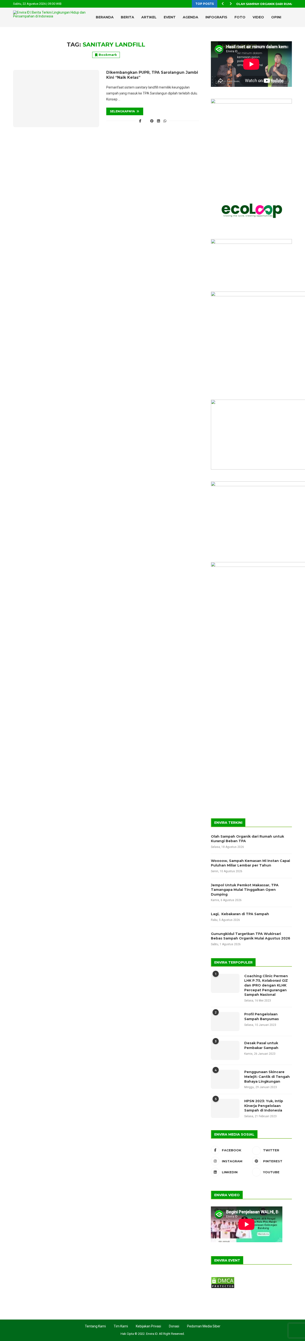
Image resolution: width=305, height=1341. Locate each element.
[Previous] (222, 4)
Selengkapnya (122, 111)
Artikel (149, 17)
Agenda (190, 17)
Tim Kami (121, 1326)
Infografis (216, 17)
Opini (276, 17)
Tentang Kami (95, 1326)
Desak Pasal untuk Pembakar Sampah (261, 1045)
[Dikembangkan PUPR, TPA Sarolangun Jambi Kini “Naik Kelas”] (56, 98)
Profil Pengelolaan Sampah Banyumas (261, 1016)
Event (170, 17)
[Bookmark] (289, 37)
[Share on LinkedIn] (158, 121)
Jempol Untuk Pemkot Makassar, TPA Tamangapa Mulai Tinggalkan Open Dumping (245, 890)
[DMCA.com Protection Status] (223, 1278)
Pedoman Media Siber (203, 1326)
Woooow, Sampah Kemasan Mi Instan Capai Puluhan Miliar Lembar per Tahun (250, 863)
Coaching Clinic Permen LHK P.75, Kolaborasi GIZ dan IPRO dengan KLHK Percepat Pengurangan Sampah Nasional (266, 985)
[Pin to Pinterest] (152, 121)
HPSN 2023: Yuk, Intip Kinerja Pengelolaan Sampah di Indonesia (263, 1105)
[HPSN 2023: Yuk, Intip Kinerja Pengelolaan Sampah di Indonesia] (225, 1108)
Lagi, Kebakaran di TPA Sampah (240, 914)
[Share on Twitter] (146, 121)
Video (258, 17)
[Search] (281, 37)
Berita (127, 17)
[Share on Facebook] (140, 121)
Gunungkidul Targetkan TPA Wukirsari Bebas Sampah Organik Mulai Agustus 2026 (250, 936)
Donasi (174, 1326)
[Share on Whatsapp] (165, 121)
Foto (239, 17)
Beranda (105, 17)
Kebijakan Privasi (148, 1326)
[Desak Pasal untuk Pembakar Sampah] (225, 1050)
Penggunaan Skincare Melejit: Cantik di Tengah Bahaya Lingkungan (267, 1076)
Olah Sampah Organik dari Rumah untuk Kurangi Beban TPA (247, 838)
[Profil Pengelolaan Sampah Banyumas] (225, 1021)
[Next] (230, 4)
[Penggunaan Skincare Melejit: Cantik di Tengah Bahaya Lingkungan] (225, 1079)
